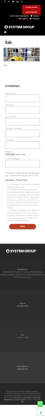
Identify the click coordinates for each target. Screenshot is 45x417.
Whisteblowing (9, 400)
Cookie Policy (27, 397)
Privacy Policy (16, 397)
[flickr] (9, 2)
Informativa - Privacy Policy (16, 180)
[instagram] (22, 2)
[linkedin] (17, 2)
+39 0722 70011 (22, 306)
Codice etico (36, 397)
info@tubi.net (22, 369)
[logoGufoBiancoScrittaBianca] (19, 26)
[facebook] (5, 2)
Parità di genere (20, 400)
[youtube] (13, 2)
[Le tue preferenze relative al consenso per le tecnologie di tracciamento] (41, 412)
